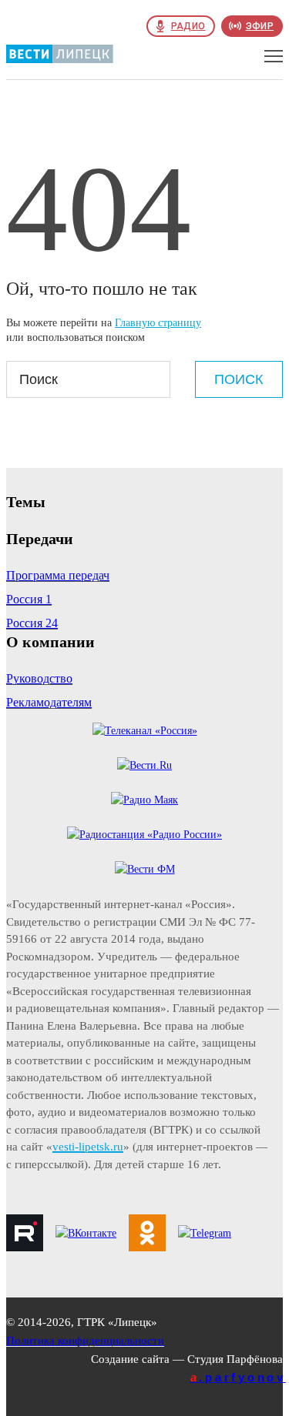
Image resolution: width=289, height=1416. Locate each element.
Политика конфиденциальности (85, 1340)
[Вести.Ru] (144, 765)
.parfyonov (238, 1377)
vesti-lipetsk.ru (87, 1146)
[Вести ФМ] (145, 869)
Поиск (238, 379)
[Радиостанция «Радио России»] (144, 835)
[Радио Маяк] (144, 800)
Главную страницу (158, 323)
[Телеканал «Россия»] (144, 731)
